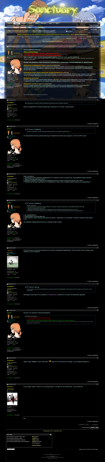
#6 (97, 247)
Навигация (31, 25)
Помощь (86, 29)
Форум (16, 23)
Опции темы (80, 43)
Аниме (30, 23)
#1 (97, 46)
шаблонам (66, 72)
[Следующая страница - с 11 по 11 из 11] (91, 38)
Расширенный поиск (94, 25)
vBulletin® (53, 456)
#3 (97, 126)
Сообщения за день (11, 25)
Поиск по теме (87, 43)
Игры (50, 23)
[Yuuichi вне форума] (14, 66)
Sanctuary (89, 449)
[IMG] (33, 440)
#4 (97, 173)
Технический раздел (18, 31)
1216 (14, 116)
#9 (97, 357)
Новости (10, 23)
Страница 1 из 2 (82, 38)
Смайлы (34, 438)
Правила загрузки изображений (50, 65)
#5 (97, 200)
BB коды (34, 436)
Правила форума (36, 445)
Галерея (23, 23)
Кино (57, 23)
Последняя (94, 38)
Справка (18, 25)
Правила (35, 31)
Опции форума (23, 25)
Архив (93, 449)
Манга (36, 23)
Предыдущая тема (47, 431)
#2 (97, 100)
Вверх (97, 427)
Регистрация (94, 29)
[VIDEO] (34, 441)
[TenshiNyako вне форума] (12, 109)
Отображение (94, 43)
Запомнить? (70, 31)
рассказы (56, 79)
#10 (97, 384)
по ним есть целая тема (44, 83)
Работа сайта (28, 31)
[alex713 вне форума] (12, 261)
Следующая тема (57, 431)
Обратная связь (82, 449)
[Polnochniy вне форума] (12, 399)
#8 (97, 310)
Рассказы (43, 23)
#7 (97, 283)
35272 (14, 80)
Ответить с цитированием (93, 97)
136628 (14, 274)
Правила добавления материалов (54, 41)
